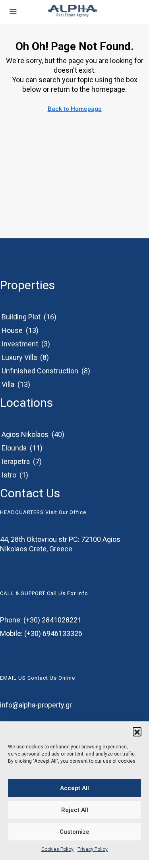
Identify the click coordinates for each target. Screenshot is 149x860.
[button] (137, 731)
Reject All (74, 810)
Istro (9, 475)
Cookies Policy (57, 849)
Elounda (14, 448)
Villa (8, 384)
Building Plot (21, 317)
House (12, 330)
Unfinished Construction (40, 371)
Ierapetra (16, 461)
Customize (74, 831)
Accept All (74, 788)
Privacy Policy (92, 849)
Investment (20, 344)
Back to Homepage (75, 108)
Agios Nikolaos (25, 434)
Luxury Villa (19, 357)
